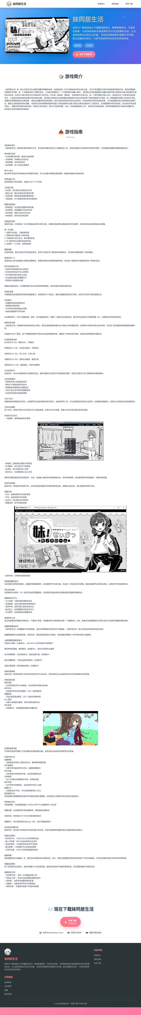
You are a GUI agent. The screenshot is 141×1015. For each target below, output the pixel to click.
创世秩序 (7, 982)
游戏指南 (115, 4)
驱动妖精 (7, 994)
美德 (6, 990)
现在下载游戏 (85, 54)
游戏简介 (101, 4)
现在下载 (129, 4)
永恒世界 (7, 986)
